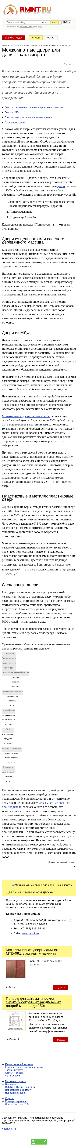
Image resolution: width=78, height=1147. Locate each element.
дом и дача (46, 13)
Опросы (9, 1098)
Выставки (10, 1084)
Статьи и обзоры (14, 1072)
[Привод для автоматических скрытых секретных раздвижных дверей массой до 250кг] (15, 1030)
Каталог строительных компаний (24, 1067)
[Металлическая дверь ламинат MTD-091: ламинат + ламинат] (15, 977)
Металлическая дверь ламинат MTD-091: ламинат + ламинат (32, 951)
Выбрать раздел (13, 38)
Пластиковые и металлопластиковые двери (28, 117)
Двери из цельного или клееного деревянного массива (34, 107)
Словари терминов (16, 1101)
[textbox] (33, 22)
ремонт (37, 13)
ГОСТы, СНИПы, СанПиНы (20, 1087)
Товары (50, 38)
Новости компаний (15, 1092)
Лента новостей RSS (17, 1104)
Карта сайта (9, 1128)
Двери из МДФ (12, 112)
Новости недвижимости (18, 1089)
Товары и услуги (14, 1070)
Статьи (36, 38)
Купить (61, 987)
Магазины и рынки (15, 1081)
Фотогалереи (12, 1075)
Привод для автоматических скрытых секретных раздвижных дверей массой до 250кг (33, 1002)
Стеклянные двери (15, 122)
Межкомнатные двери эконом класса (26, 416)
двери (61, 186)
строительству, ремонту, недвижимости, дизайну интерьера (36, 1120)
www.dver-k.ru (30, 933)
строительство (26, 13)
